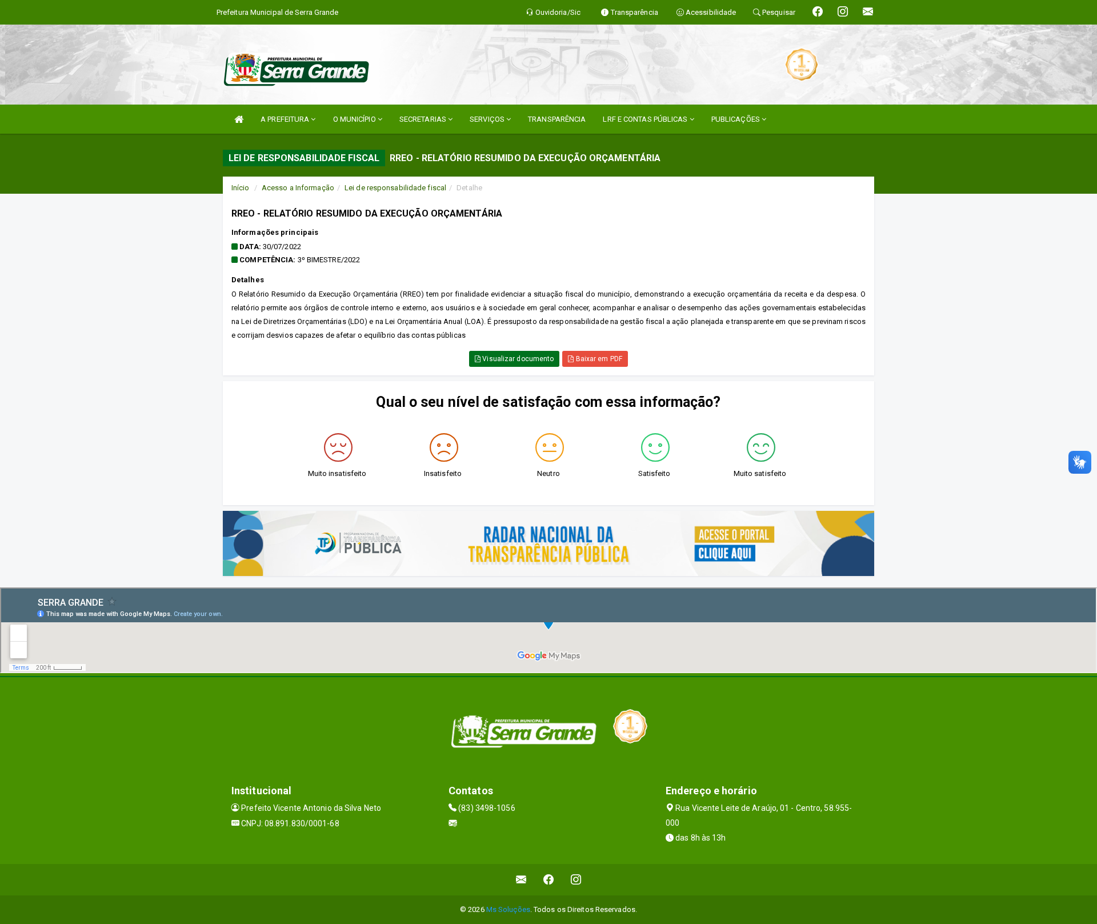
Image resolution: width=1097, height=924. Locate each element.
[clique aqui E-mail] (521, 880)
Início (240, 187)
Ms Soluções (508, 909)
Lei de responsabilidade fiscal (395, 187)
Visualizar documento (517, 359)
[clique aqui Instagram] (576, 880)
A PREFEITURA (286, 119)
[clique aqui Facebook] (549, 880)
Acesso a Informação (298, 187)
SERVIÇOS (488, 119)
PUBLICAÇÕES (736, 119)
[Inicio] (239, 119)
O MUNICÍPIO (355, 119)
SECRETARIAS (423, 119)
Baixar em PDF (598, 359)
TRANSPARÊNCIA (557, 119)
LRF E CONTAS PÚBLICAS (646, 119)
